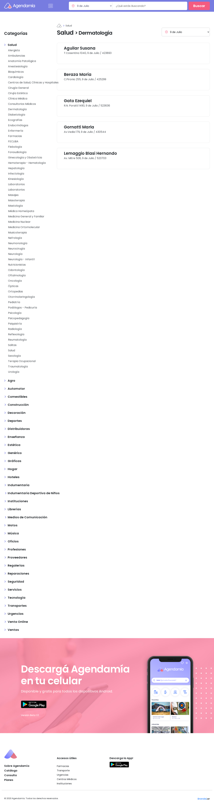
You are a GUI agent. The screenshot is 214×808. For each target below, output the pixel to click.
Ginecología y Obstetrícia (25, 157)
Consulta (10, 775)
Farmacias (15, 136)
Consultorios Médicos (22, 104)
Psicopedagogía (18, 318)
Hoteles (13, 477)
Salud (12, 45)
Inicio (59, 25)
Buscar (199, 6)
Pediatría (14, 302)
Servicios (15, 589)
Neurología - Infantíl (21, 259)
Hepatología (16, 168)
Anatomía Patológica (22, 61)
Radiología (15, 329)
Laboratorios (16, 184)
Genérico (15, 453)
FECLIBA (13, 141)
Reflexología (16, 334)
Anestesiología (17, 66)
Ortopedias (15, 291)
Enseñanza (16, 437)
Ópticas (13, 286)
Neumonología (17, 243)
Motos (12, 525)
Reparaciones (18, 573)
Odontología (16, 270)
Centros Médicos (67, 779)
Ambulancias (16, 56)
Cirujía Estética (18, 93)
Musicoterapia (17, 232)
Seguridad (16, 581)
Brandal (204, 799)
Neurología (15, 254)
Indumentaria (18, 485)
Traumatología (18, 366)
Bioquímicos (16, 72)
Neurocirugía (16, 249)
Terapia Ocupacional (22, 361)
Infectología (16, 173)
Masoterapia (16, 200)
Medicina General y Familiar (26, 216)
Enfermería (15, 131)
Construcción (18, 405)
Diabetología (16, 115)
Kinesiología (16, 179)
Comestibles (17, 397)
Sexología (14, 356)
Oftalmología (17, 275)
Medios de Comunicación (27, 517)
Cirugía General (18, 88)
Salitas (12, 345)
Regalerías (16, 565)
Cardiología (15, 77)
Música (13, 533)
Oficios (13, 541)
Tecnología (16, 597)
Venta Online (18, 622)
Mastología (15, 206)
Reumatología (17, 340)
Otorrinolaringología (21, 297)
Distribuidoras (19, 429)
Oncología (15, 281)
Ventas (13, 630)
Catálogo (10, 770)
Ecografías (15, 120)
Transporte (63, 770)
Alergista (14, 50)
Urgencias (15, 614)
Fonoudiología (17, 152)
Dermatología (17, 109)
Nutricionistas (17, 265)
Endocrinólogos (18, 125)
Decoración (17, 413)
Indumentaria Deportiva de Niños (34, 493)
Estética (14, 445)
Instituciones (18, 501)
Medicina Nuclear (19, 222)
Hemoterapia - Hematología (27, 163)
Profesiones (17, 549)
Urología (13, 372)
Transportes (17, 606)
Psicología (14, 313)
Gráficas (14, 461)
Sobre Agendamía (16, 766)
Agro (11, 380)
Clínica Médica (17, 98)
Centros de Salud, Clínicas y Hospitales (33, 82)
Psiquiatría (15, 324)
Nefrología (15, 238)
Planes (8, 780)
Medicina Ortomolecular (24, 227)
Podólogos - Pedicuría (22, 307)
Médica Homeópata (21, 211)
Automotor (16, 389)
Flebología (15, 147)
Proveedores (17, 557)
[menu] (50, 6)
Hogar (12, 469)
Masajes (13, 195)
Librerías (14, 509)
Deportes (15, 421)
